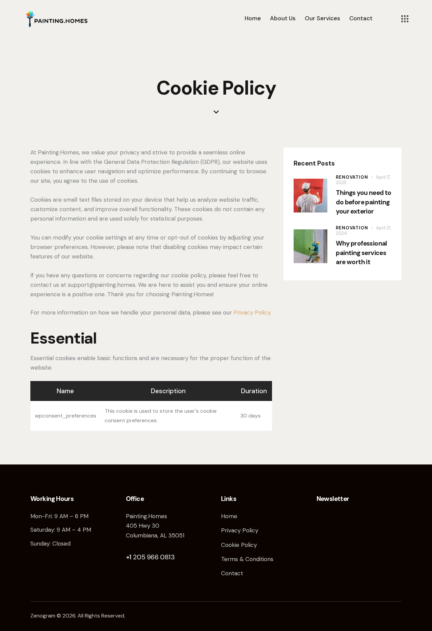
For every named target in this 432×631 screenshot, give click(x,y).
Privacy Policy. (252, 312)
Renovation (352, 177)
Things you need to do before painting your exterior (363, 202)
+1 (129, 557)
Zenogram (42, 615)
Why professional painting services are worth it (361, 252)
